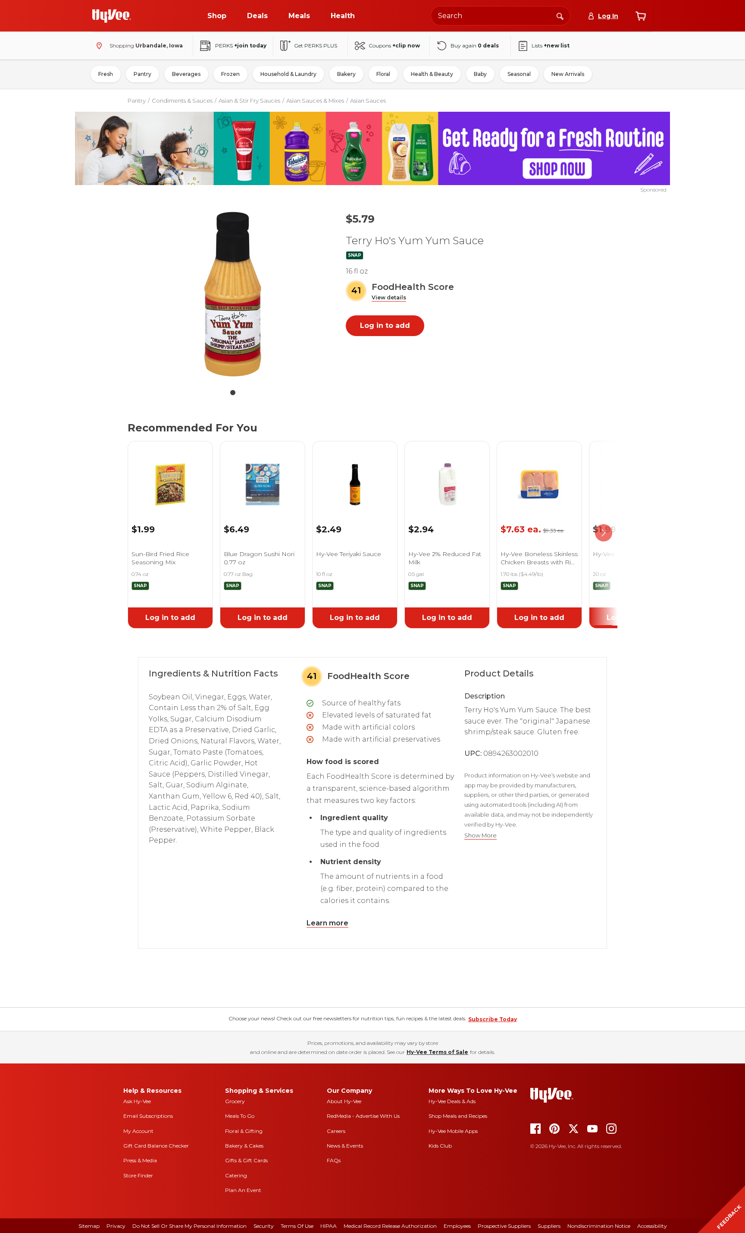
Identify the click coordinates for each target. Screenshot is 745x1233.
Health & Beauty (432, 74)
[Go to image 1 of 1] (232, 392)
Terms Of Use (297, 1226)
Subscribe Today (492, 1019)
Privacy (115, 1226)
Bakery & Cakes (244, 1145)
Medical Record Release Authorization (390, 1226)
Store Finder (138, 1175)
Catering (236, 1175)
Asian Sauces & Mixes (315, 100)
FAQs (334, 1160)
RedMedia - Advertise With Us (363, 1116)
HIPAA (328, 1226)
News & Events (345, 1145)
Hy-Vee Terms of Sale (437, 1052)
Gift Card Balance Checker (156, 1145)
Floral (383, 74)
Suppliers (549, 1226)
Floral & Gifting (244, 1131)
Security (264, 1226)
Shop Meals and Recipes (458, 1116)
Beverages (186, 74)
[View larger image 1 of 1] (233, 294)
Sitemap (89, 1226)
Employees (457, 1226)
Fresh (105, 74)
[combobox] (500, 15)
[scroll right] (603, 533)
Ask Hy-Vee (137, 1101)
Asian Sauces (368, 100)
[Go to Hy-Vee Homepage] (111, 16)
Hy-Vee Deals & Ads (452, 1101)
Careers (336, 1131)
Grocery (235, 1101)
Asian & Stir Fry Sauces (249, 100)
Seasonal (519, 74)
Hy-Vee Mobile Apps (453, 1131)
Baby (480, 74)
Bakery (346, 74)
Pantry (142, 74)
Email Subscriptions (148, 1116)
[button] (389, 298)
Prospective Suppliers (504, 1226)
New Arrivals (567, 74)
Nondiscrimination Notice (598, 1226)
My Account (138, 1131)
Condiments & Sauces (182, 100)
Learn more (327, 923)
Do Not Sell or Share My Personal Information (189, 1226)
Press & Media (140, 1160)
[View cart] (641, 16)
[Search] (560, 15)
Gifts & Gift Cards (246, 1160)
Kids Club (440, 1145)
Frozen (230, 74)
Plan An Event (243, 1190)
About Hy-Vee (344, 1101)
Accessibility (652, 1226)
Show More (480, 835)
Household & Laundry (288, 74)
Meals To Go (239, 1116)
